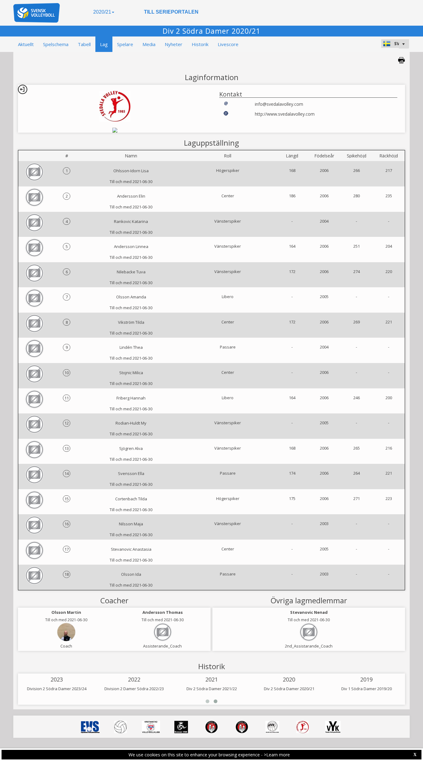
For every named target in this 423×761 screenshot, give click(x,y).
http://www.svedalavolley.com (285, 114)
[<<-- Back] (22, 89)
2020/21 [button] (102, 12)
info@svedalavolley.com (279, 104)
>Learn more (277, 755)
